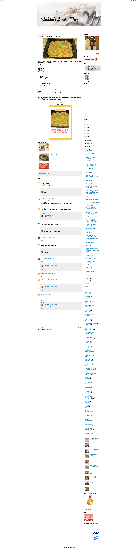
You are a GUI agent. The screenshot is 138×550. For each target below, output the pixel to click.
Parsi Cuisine (87, 378)
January (88, 280)
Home (39, 26)
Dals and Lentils (88, 314)
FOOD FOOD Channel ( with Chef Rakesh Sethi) (83, 26)
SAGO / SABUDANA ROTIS (91, 258)
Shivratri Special (88, 407)
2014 (86, 137)
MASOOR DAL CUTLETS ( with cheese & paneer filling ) (91, 213)
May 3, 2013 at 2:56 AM (47, 243)
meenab (42, 181)
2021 (86, 127)
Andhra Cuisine (88, 292)
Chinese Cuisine (88, 307)
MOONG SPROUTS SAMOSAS (91, 228)
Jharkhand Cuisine (88, 343)
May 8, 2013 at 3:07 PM (49, 294)
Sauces (86, 405)
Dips (86, 316)
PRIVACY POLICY (42, 30)
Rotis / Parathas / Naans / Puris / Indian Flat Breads (91, 398)
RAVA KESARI (88, 233)
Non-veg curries (88, 370)
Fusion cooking (88, 324)
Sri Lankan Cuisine (88, 415)
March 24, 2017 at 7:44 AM (53, 215)
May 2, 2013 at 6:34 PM (48, 222)
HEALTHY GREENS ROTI (90, 242)
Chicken (86, 306)
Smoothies (87, 410)
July (87, 146)
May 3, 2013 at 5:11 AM (49, 258)
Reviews (86, 395)
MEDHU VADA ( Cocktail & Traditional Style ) (91, 205)
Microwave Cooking (89, 360)
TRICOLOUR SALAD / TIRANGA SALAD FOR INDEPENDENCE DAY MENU (94, 472)
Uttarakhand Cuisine (89, 424)
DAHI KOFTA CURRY (90, 168)
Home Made (87, 334)
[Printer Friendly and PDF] (42, 174)
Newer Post (40, 327)
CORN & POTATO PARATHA (91, 246)
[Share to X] (47, 173)
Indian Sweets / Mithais (89, 338)
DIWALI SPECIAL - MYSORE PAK (92, 195)
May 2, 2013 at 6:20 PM (47, 208)
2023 (86, 124)
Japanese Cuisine (88, 342)
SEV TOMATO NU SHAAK (90, 217)
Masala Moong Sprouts (54, 154)
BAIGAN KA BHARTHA (94, 487)
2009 (86, 286)
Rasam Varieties (88, 392)
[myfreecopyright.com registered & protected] (96, 539)
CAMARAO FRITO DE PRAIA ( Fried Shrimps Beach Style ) (91, 163)
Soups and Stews (88, 411)
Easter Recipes (88, 320)
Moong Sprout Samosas (55, 164)
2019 (86, 130)
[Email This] (45, 173)
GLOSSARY (45, 26)
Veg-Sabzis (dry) (54, 174)
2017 (86, 133)
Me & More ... (43, 237)
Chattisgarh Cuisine (89, 305)
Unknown (42, 294)
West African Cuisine (89, 433)
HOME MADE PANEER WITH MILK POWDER (94, 439)
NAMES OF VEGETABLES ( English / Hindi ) (54, 28)
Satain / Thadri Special (89, 403)
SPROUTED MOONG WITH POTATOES (91, 262)
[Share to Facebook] (48, 173)
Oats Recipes (87, 374)
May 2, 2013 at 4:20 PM (48, 181)
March (87, 277)
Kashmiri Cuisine (88, 347)
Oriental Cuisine (88, 377)
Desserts (87, 315)
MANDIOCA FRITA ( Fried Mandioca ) (90, 158)
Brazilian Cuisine (88, 298)
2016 (86, 134)
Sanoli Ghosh (43, 198)
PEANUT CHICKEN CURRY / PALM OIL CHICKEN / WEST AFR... (92, 193)
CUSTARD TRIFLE (89, 175)
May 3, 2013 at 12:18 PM (52, 279)
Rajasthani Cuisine (88, 391)
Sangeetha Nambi (44, 273)
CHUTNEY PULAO (89, 216)
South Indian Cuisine (89, 412)
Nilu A (42, 208)
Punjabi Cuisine (88, 387)
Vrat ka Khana (87, 432)
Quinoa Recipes (88, 388)
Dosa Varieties (88, 319)
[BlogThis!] (46, 173)
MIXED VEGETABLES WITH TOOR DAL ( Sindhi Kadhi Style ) (92, 230)
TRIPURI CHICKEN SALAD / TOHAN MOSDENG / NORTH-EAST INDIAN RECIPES (94, 478)
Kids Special (87, 350)
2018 (86, 131)
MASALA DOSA (89, 267)
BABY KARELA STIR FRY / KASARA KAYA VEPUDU (94, 460)
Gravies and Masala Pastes (90, 327)
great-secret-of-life (44, 279)
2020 (86, 128)
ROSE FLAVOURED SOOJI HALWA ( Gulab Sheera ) (92, 177)
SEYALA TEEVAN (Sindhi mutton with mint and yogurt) (92, 191)
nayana (42, 222)
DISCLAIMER (41, 28)
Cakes (86, 302)
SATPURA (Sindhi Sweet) (94, 449)
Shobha (45, 215)
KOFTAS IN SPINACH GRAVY (91, 221)
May (87, 149)
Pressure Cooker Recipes (90, 386)
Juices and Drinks (88, 345)
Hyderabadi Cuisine (89, 336)
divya (42, 243)
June (87, 147)
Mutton (86, 365)
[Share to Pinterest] (49, 173)
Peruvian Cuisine (88, 381)
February (88, 278)
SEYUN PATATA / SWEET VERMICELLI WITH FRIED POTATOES (91, 236)
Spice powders (88, 414)
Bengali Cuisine (88, 296)
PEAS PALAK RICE (89, 232)
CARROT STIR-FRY (89, 255)
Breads (86, 300)
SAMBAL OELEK (89, 196)
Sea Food (87, 406)
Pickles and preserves (89, 382)
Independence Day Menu (89, 337)
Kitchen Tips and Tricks (89, 351)
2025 (86, 121)
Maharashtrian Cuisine (89, 356)
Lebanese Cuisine (88, 354)
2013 (86, 139)
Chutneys (87, 309)
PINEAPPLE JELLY (89, 183)
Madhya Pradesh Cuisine (89, 355)
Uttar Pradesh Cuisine (89, 423)
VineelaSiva (43, 258)
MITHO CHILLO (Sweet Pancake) (92, 152)
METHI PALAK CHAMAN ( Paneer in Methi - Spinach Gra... (92, 253)
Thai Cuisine (87, 419)
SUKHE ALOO (88, 266)
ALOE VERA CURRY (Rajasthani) (93, 482)
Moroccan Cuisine (88, 363)
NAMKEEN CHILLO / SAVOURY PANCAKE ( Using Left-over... (92, 273)
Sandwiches (87, 401)
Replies (43, 189)
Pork (86, 383)
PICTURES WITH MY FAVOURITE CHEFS (83, 28)
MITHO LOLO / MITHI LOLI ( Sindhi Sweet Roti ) (94, 466)
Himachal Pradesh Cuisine (90, 332)
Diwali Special (87, 318)
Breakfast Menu (88, 301)
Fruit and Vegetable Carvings (90, 323)
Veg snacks (49, 174)
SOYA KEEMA (88, 188)
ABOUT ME (96, 26)
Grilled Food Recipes (89, 329)
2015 (86, 136)
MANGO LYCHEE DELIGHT (91, 180)
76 (86, 517)
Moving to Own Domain (89, 364)
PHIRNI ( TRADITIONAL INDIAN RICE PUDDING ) (91, 187)
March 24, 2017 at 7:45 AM (53, 265)
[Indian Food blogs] (90, 506)
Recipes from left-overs (89, 393)
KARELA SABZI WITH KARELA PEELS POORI (91, 225)
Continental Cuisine (89, 311)
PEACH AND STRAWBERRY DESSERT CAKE (91, 165)
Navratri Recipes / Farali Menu (90, 368)
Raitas (86, 390)
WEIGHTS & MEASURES (58, 26)
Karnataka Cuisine (88, 346)
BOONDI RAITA (89, 214)
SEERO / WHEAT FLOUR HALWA (92, 153)
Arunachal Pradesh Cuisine (90, 293)
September (88, 143)
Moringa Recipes (88, 361)
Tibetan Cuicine (88, 420)
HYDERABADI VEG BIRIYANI (91, 208)
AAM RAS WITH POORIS (90, 223)
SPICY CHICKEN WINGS (90, 207)
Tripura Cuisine (88, 421)
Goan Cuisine (87, 325)
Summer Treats (88, 416)
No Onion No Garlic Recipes (90, 369)
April (87, 275)
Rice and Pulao (88, 396)
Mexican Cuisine (88, 359)
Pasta (86, 379)
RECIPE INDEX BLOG (69, 28)
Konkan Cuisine (88, 352)
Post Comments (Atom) (47, 329)
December (88, 140)
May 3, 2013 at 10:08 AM (52, 273)
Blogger (73, 547)
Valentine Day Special (89, 425)
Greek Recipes (88, 328)
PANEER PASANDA (89, 173)
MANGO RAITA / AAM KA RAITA (92, 199)
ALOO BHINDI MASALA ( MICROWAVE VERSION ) (91, 220)
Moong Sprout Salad (54, 144)
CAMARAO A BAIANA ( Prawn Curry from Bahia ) (91, 170)
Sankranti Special (88, 402)
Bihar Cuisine (87, 297)
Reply (42, 186)
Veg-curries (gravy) (88, 429)
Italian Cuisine (88, 341)
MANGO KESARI (89, 179)
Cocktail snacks (88, 310)
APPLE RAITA (88, 245)
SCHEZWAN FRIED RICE (90, 271)
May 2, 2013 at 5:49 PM (50, 198)
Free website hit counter (91, 526)
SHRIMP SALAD (89, 172)
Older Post (80, 327)
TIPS (50, 26)
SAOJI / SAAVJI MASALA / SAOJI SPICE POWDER (94, 444)
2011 (86, 283)
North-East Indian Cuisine (90, 373)
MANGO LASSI (89, 150)
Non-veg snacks (88, 372)
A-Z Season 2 (87, 291)
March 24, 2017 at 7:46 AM (53, 304)
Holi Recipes (87, 333)
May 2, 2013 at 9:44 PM (50, 237)
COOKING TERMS (68, 26)
